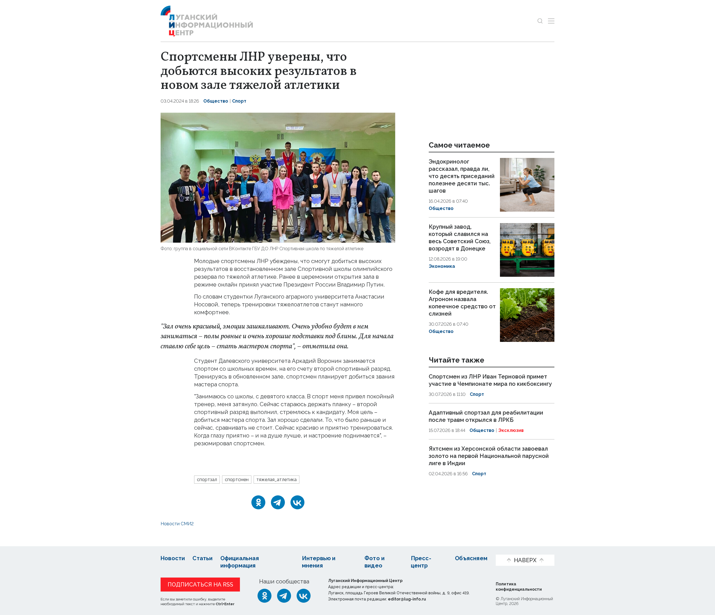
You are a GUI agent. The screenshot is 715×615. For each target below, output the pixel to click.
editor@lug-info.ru (407, 599)
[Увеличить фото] (278, 177)
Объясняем (471, 558)
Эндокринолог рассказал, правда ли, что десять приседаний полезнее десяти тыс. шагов (462, 176)
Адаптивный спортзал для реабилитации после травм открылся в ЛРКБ (486, 416)
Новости (173, 558)
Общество (215, 101)
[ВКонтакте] (297, 502)
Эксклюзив (511, 430)
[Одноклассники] (258, 502)
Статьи (202, 558)
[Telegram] (278, 502)
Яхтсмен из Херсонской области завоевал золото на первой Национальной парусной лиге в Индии (489, 456)
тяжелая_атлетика (276, 479)
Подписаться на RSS (200, 584)
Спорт (239, 101)
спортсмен (237, 479)
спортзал (207, 479)
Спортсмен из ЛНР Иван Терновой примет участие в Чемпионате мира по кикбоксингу (490, 380)
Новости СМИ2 (177, 523)
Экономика (442, 266)
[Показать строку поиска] (540, 21)
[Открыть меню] (551, 21)
